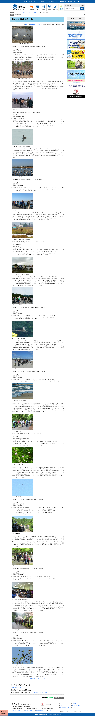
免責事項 (74, 703)
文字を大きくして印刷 (35, 24)
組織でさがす (24, 12)
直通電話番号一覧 (40, 710)
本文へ (25, 1)
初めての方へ (33, 1)
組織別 (49, 9)
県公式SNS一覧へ (59, 697)
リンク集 (74, 707)
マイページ (81, 1)
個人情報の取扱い (64, 707)
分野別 (37, 9)
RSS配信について (76, 705)
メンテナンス (51, 710)
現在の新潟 (55, 9)
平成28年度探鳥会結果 (20, 14)
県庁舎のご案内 (28, 710)
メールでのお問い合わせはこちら (39, 692)
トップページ (18, 12)
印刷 (26, 24)
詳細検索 (82, 5)
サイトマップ (63, 703)
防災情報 (32, 9)
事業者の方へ (43, 1)
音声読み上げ (72, 1)
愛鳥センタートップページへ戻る (38, 678)
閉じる (84, 14)
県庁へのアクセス (17, 710)
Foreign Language (54, 1)
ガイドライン (63, 705)
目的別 (43, 9)
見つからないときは (76, 18)
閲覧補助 (64, 1)
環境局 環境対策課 (33, 12)
